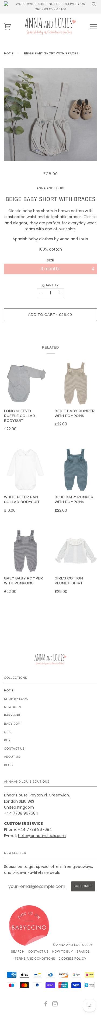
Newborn (12, 707)
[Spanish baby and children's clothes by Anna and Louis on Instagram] (55, 1004)
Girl (8, 731)
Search (18, 951)
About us (12, 756)
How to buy (62, 951)
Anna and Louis (50, 188)
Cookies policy (72, 958)
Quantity (50, 285)
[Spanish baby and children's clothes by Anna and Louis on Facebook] (46, 1004)
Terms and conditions (35, 958)
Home (9, 53)
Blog (8, 765)
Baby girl (12, 715)
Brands (83, 951)
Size (50, 260)
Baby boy (12, 723)
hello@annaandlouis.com (42, 835)
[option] (50, 114)
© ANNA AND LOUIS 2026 (72, 944)
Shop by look (16, 698)
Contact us (14, 748)
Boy (7, 740)
